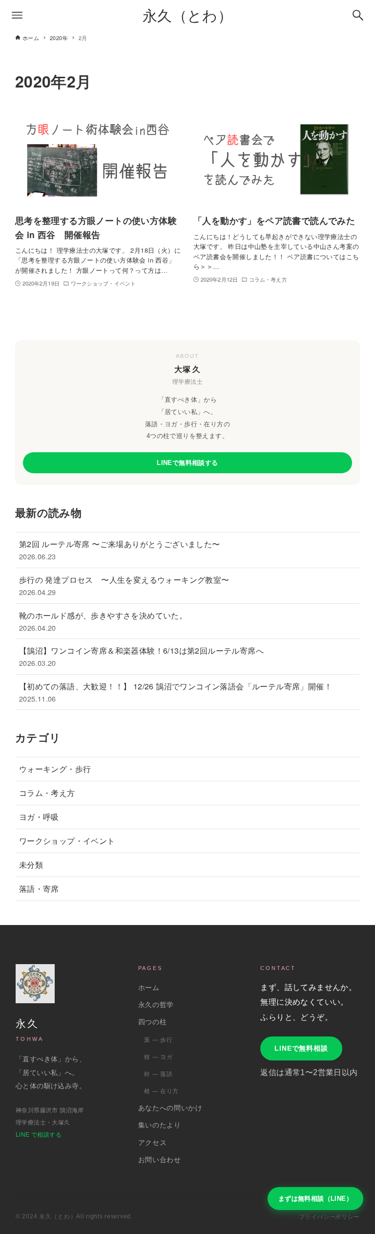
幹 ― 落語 (158, 1074)
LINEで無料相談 (301, 1048)
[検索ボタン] (358, 15)
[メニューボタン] (17, 15)
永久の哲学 (156, 1005)
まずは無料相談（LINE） (315, 1198)
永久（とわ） (187, 14)
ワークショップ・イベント (67, 840)
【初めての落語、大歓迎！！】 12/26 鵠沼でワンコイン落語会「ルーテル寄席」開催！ (175, 692)
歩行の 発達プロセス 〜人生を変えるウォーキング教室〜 (124, 585)
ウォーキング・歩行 (55, 768)
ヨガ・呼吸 (39, 816)
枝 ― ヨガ (158, 1057)
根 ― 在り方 (161, 1091)
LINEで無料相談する (187, 462)
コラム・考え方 (47, 792)
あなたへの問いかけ (170, 1108)
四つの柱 (152, 1022)
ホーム (149, 988)
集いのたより (159, 1125)
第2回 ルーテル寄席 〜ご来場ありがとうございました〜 (119, 549)
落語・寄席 (39, 888)
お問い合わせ (159, 1160)
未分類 (31, 864)
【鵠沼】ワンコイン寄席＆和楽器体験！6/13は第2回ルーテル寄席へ (141, 656)
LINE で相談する (39, 1134)
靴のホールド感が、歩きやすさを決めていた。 (103, 621)
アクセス (152, 1142)
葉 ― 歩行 (158, 1039)
